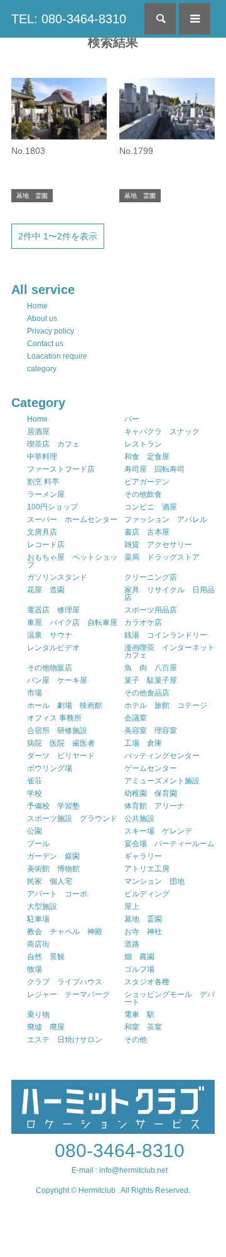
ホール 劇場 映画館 (64, 705)
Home (37, 306)
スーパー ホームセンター (72, 519)
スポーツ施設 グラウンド (72, 818)
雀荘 (34, 780)
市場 (34, 692)
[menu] (194, 19)
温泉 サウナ (49, 635)
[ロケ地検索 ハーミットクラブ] (113, 1128)
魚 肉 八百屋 (150, 667)
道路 (131, 944)
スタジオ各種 (147, 981)
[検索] (160, 19)
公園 (34, 831)
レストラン (143, 444)
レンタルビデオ (53, 647)
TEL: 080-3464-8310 (68, 19)
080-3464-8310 (120, 1150)
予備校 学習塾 (53, 806)
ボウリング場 (49, 768)
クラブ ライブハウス (64, 981)
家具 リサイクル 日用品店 (169, 593)
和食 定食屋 (147, 456)
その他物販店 (49, 667)
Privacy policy (50, 331)
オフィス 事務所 (54, 718)
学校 (34, 793)
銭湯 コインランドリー (165, 635)
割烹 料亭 (43, 481)
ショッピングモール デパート (169, 998)
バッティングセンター (162, 755)
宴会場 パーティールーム (169, 843)
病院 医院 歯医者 (61, 743)
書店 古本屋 (147, 532)
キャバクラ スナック (162, 431)
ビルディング (147, 894)
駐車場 (38, 919)
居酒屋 (38, 431)
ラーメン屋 (46, 494)
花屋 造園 (46, 589)
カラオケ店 (143, 622)
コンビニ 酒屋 (150, 507)
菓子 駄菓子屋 (150, 680)
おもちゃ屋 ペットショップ (72, 561)
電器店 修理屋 (53, 610)
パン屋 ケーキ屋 (57, 680)
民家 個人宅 (49, 881)
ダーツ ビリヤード (61, 755)
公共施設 (139, 818)
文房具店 (42, 532)
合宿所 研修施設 (57, 730)
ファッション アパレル (165, 519)
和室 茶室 (143, 1027)
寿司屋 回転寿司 (154, 469)
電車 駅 (139, 1014)
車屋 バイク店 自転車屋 (72, 622)
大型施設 (42, 906)
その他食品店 (147, 692)
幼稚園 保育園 (150, 793)
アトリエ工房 (147, 868)
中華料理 (42, 456)
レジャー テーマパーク (68, 994)
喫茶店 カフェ (53, 444)
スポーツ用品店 (150, 610)
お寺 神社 (143, 931)
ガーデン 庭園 (53, 856)
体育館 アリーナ (154, 806)
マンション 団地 (154, 881)
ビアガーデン (147, 481)
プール (38, 843)
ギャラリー (143, 856)
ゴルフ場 (139, 969)
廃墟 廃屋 (46, 1027)
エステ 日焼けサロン (64, 1039)
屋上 (131, 906)
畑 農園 (139, 956)
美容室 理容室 (150, 730)
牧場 (34, 969)
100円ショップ (52, 507)
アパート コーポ (57, 894)
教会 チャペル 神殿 (64, 931)
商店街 (38, 944)
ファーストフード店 (61, 469)
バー (131, 419)
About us (42, 318)
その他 (135, 1039)
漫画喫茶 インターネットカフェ (169, 651)
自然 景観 (46, 956)
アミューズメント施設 (162, 780)
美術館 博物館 (53, 868)
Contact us (45, 343)
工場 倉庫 (143, 743)
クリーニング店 (150, 577)
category (41, 368)
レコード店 (46, 544)
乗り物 (38, 1014)
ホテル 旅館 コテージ (165, 705)
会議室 (135, 718)
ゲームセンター (150, 768)
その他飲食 (143, 494)
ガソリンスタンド (57, 577)
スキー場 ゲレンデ (158, 831)
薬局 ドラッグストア (162, 557)
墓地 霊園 (143, 919)
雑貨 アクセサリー (158, 544)
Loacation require (57, 356)
